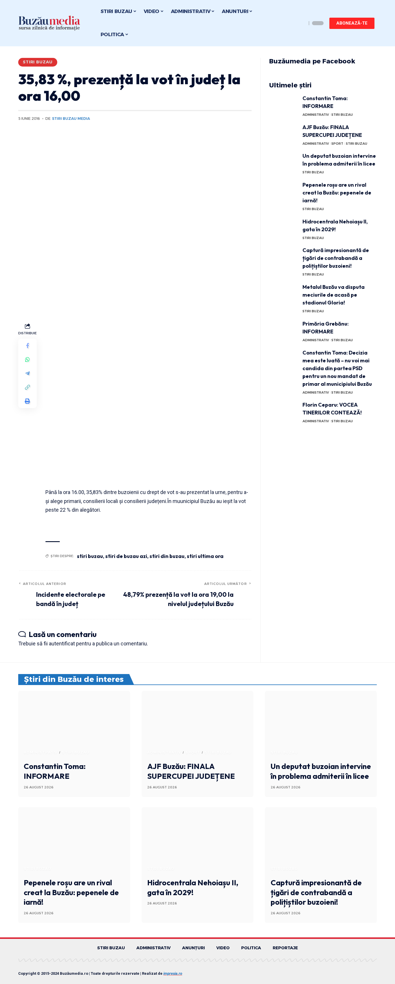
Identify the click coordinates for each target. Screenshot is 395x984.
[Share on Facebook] (27, 346)
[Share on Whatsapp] (27, 359)
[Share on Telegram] (27, 373)
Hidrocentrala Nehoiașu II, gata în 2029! (192, 887)
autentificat (62, 643)
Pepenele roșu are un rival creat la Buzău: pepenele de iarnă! (336, 192)
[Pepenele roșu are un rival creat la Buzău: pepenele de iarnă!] (283, 192)
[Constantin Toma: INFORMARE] (283, 105)
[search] (301, 23)
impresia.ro (172, 973)
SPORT (337, 144)
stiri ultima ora (205, 556)
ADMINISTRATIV (315, 115)
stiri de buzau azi (126, 556)
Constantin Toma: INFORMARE (55, 771)
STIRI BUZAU (38, 62)
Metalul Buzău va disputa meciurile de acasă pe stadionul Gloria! (333, 295)
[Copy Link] (27, 387)
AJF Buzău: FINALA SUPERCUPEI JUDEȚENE (191, 771)
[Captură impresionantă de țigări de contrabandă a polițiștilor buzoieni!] (283, 257)
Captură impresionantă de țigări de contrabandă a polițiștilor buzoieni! (335, 258)
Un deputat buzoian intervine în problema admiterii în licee (321, 771)
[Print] (27, 401)
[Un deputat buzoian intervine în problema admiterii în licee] (283, 163)
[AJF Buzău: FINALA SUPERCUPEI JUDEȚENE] (283, 134)
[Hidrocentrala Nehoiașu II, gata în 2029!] (283, 228)
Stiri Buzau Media (71, 118)
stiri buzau (90, 556)
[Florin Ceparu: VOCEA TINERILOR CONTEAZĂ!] (283, 412)
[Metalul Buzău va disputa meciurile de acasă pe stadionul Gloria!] (283, 294)
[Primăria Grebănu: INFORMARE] (283, 331)
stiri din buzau (166, 556)
